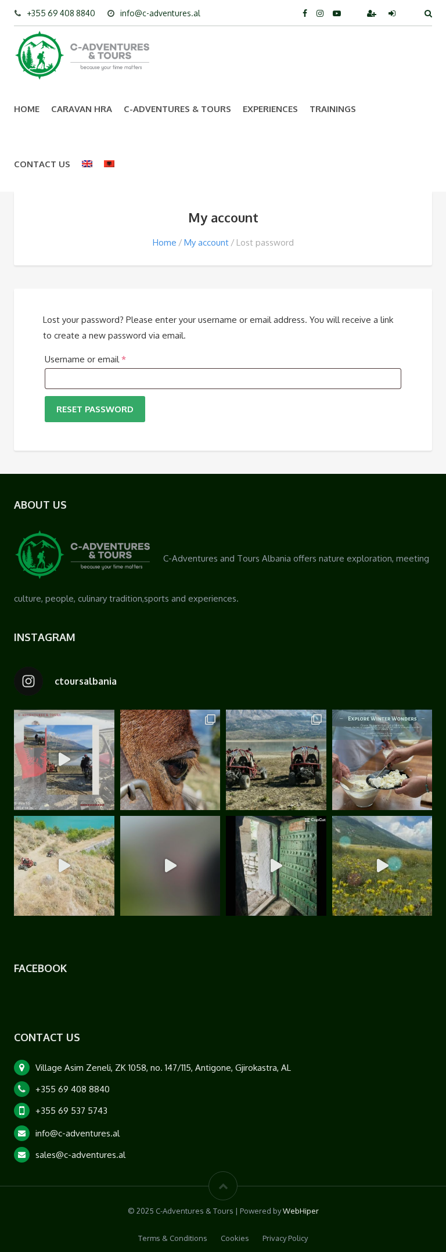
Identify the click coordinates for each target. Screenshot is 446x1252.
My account (206, 242)
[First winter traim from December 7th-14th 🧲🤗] (382, 760)
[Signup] (372, 13)
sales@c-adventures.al (80, 1154)
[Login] (393, 13)
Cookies (235, 1238)
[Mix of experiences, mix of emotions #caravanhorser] (382, 866)
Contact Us (42, 164)
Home (26, 108)
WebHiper (301, 1210)
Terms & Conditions (172, 1238)
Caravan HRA (81, 108)
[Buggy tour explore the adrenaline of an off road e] (170, 866)
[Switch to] (87, 163)
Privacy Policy (285, 1238)
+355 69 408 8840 (61, 13)
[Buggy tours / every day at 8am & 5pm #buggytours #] (64, 866)
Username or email (103, 359)
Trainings (333, 108)
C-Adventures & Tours (177, 108)
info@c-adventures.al (160, 13)
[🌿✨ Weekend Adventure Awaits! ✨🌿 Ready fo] (170, 760)
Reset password (95, 409)
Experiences (270, 108)
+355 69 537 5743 (71, 1110)
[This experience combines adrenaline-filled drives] (276, 760)
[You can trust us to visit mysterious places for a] (276, 866)
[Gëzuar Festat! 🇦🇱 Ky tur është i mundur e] (64, 760)
